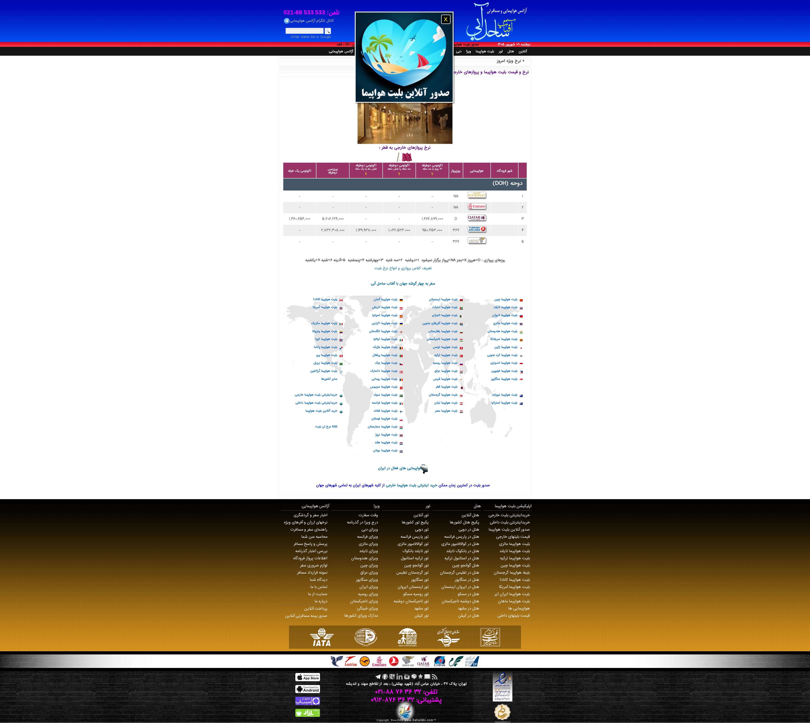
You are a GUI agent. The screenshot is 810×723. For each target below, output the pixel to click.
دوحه (516, 183)
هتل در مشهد (468, 608)
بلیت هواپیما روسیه (445, 363)
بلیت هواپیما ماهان (514, 601)
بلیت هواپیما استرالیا (504, 402)
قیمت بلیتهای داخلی (513, 616)
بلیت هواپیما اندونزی (503, 363)
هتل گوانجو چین (465, 565)
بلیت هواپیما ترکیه (446, 355)
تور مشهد (421, 608)
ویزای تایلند (368, 551)
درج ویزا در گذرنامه (362, 522)
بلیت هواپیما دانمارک (383, 371)
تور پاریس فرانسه (415, 537)
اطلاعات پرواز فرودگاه (310, 558)
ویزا (377, 506)
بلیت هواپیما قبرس (445, 379)
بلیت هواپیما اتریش (384, 307)
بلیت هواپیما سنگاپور (504, 379)
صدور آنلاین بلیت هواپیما (509, 529)
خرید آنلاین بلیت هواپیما (321, 410)
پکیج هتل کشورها (464, 522)
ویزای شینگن (367, 608)
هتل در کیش (468, 616)
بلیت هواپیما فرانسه (384, 402)
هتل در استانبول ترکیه (461, 558)
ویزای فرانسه (367, 537)
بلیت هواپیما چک (386, 363)
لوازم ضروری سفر (313, 565)
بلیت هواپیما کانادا (325, 299)
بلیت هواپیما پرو (326, 355)
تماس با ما (318, 587)
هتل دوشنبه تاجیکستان (460, 601)
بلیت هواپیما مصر (446, 410)
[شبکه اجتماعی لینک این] (399, 676)
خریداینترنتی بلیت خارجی (509, 515)
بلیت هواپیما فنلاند (385, 410)
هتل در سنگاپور (467, 580)
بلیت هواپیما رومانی (384, 379)
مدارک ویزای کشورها (361, 616)
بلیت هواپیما (505, 506)
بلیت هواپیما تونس (445, 347)
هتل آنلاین (470, 515)
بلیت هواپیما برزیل (325, 363)
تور (428, 506)
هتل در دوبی (469, 529)
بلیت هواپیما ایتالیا (385, 339)
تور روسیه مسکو (416, 594)
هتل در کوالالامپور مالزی (460, 544)
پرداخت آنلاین (315, 609)
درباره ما (321, 601)
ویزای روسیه (368, 594)
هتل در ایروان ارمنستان (460, 587)
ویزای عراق (369, 573)
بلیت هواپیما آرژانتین (323, 371)
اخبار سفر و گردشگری (310, 515)
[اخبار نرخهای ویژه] (434, 676)
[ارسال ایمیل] (426, 676)
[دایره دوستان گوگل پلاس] (392, 676)
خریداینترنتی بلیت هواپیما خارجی (316, 394)
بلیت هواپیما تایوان (504, 315)
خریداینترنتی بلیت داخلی (510, 522)
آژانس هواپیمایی (315, 506)
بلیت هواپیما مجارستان (382, 426)
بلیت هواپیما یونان (385, 450)
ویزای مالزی (368, 544)
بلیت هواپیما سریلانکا (503, 339)
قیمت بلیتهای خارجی (513, 537)
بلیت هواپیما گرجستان (443, 394)
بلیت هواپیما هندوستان (502, 331)
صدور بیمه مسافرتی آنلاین (306, 616)
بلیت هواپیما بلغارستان (443, 331)
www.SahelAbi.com (418, 720)
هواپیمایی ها (519, 608)
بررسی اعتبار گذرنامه (311, 551)
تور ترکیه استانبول (415, 558)
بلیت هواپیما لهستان (384, 418)
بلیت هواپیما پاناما (325, 347)
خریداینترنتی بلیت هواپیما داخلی (316, 402)
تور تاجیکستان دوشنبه (411, 601)
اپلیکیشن (524, 506)
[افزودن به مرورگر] (420, 676)
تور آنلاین (421, 515)
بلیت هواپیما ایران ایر (512, 594)
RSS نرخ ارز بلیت (326, 426)
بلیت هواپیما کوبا (326, 339)
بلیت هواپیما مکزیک (324, 323)
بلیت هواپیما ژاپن (505, 347)
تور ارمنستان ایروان (413, 587)
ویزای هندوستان (364, 558)
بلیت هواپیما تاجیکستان (442, 339)
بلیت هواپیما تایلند (505, 307)
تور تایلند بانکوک (415, 551)
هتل (477, 506)
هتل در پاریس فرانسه (461, 537)
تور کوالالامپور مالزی (413, 544)
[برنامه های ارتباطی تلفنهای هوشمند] (413, 676)
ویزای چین (369, 565)
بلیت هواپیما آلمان (385, 299)
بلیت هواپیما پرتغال (385, 355)
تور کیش (421, 616)
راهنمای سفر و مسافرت (308, 529)
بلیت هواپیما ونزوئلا (324, 331)
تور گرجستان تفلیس (412, 573)
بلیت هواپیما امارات (445, 307)
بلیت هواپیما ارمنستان (443, 299)
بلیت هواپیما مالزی (505, 323)
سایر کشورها (329, 379)
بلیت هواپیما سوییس (383, 386)
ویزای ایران (368, 587)
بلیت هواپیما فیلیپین (504, 371)
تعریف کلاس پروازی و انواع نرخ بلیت (403, 268)
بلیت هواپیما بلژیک (385, 347)
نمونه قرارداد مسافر (312, 573)
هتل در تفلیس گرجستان (459, 573)
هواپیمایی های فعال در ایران (400, 468)
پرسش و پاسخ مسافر (310, 544)
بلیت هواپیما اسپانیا (384, 315)
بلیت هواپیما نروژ (386, 434)
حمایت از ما (317, 594)
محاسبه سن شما (314, 537)
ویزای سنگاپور (367, 580)
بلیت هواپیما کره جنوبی (502, 355)
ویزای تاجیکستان (364, 601)
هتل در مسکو (468, 594)
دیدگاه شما (318, 580)
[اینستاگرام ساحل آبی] (406, 676)
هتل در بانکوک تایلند (462, 551)
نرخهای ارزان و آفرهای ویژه (305, 522)
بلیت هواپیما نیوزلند (504, 394)
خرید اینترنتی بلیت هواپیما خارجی (411, 485)
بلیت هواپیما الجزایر (445, 315)
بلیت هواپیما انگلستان (383, 331)
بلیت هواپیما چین (505, 299)
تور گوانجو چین (416, 565)
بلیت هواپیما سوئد (385, 394)
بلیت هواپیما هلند (386, 442)
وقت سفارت (368, 515)
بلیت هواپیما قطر (447, 386)
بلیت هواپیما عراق (446, 371)
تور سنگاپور (420, 580)
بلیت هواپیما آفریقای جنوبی (440, 323)
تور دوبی (422, 529)
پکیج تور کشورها (415, 522)
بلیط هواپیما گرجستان (512, 573)
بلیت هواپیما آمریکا (325, 307)
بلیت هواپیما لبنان (446, 402)
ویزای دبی (370, 529)
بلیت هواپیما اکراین (384, 323)
